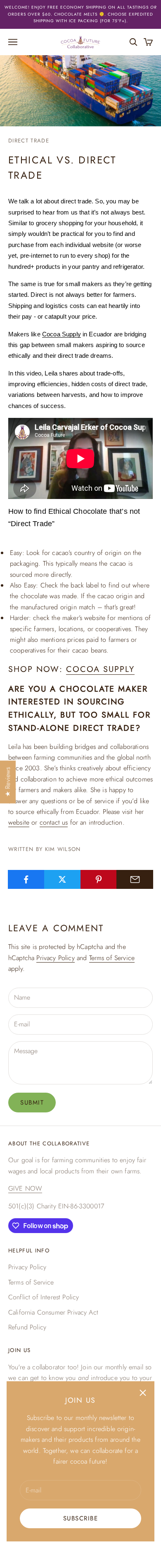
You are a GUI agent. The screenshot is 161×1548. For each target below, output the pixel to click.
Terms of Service (112, 958)
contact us (54, 822)
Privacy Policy (55, 958)
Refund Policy (27, 1327)
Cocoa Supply (61, 334)
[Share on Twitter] (62, 879)
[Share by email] (135, 879)
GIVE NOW (25, 1188)
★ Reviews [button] (7, 782)
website (18, 822)
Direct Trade (28, 141)
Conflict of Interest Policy (43, 1297)
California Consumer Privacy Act (53, 1312)
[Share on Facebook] (26, 879)
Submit (32, 1102)
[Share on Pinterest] (99, 879)
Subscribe (80, 1518)
